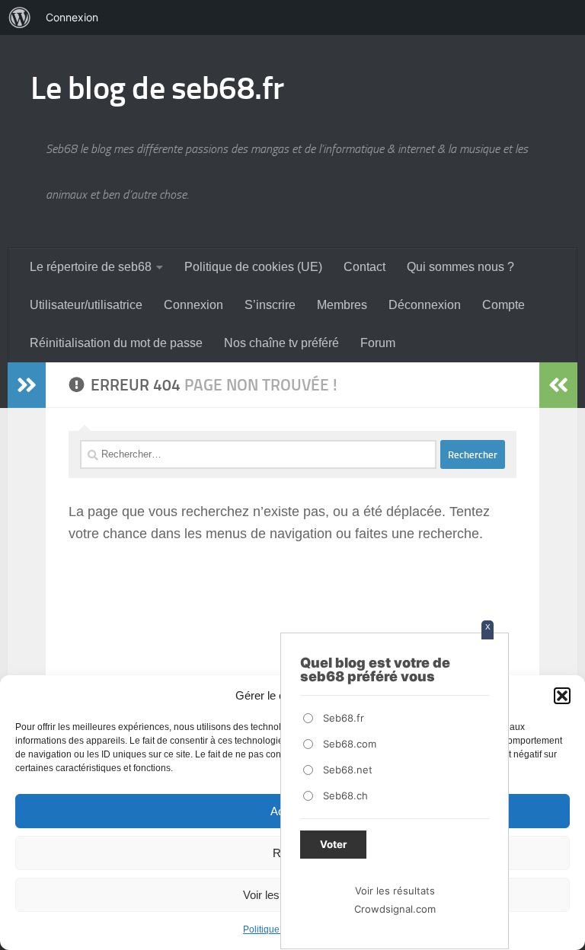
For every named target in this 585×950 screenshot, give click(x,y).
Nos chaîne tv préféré (281, 342)
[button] (562, 695)
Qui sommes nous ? (460, 266)
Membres (342, 304)
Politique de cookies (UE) (253, 266)
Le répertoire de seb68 (91, 266)
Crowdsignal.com (395, 909)
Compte (503, 304)
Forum (377, 342)
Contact (364, 266)
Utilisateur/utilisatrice (86, 304)
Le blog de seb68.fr (157, 88)
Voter (333, 844)
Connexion (193, 304)
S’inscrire (270, 304)
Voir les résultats (395, 891)
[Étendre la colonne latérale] (27, 385)
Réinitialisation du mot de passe (116, 342)
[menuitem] (20, 17)
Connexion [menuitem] (72, 17)
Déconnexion (424, 304)
